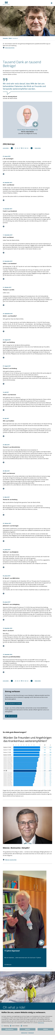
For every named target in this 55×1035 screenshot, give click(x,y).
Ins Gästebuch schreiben (14, 703)
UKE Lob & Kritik (12, 716)
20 (25, 148)
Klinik (10, 38)
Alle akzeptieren (9, 1029)
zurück (12, 148)
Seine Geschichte (9, 47)
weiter (32, 148)
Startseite (5, 38)
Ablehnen (45, 1029)
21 (27, 148)
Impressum (31, 1032)
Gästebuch (15, 38)
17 (19, 148)
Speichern (27, 1029)
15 (15, 148)
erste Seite (6, 148)
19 (23, 148)
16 (17, 148)
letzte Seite (38, 148)
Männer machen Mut (10, 860)
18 (21, 148)
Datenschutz (41, 1022)
